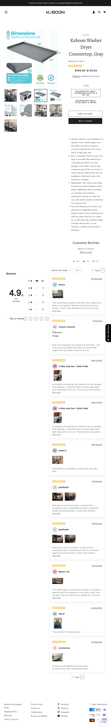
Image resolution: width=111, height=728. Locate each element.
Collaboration (37, 712)
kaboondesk (102, 704)
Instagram (64, 712)
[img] (74, 66)
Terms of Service (11, 719)
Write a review (86, 252)
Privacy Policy (37, 704)
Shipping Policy (10, 711)
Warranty (8, 715)
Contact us (35, 708)
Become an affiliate (39, 716)
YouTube (64, 716)
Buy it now (85, 121)
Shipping (76, 76)
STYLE (86, 85)
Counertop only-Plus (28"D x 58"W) (86, 101)
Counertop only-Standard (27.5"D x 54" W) (86, 93)
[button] (36, 281)
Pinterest (64, 708)
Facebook (64, 704)
